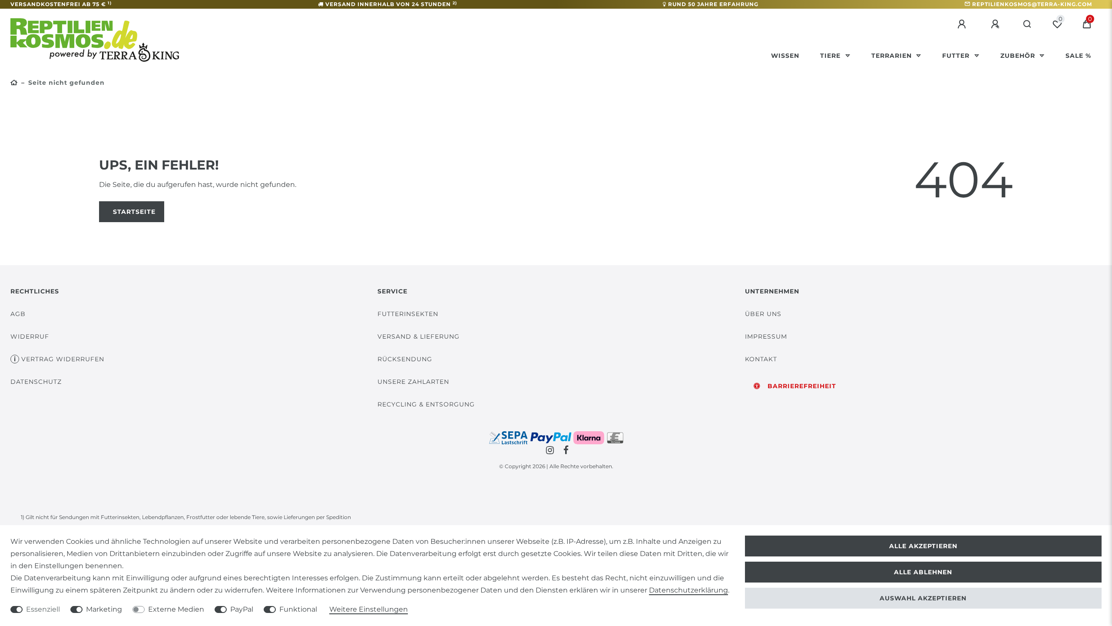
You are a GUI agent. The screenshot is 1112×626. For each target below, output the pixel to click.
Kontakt (761, 359)
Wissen (785, 56)
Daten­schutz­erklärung (688, 590)
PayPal (241, 609)
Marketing (104, 609)
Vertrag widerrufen (62, 359)
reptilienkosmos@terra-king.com (1032, 4)
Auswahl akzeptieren (923, 598)
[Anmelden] (963, 24)
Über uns (763, 314)
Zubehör (1018, 56)
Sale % (1078, 56)
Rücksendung (404, 359)
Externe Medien (176, 609)
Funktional (298, 609)
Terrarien (892, 56)
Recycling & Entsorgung (426, 404)
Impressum (766, 336)
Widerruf (29, 336)
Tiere (831, 56)
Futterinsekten (407, 314)
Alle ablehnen (923, 572)
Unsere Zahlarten (413, 382)
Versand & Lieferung (418, 336)
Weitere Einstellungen (368, 609)
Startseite (134, 212)
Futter (957, 56)
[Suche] (1027, 24)
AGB (18, 314)
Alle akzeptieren (923, 546)
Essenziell (43, 609)
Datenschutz (36, 382)
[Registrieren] (996, 24)
